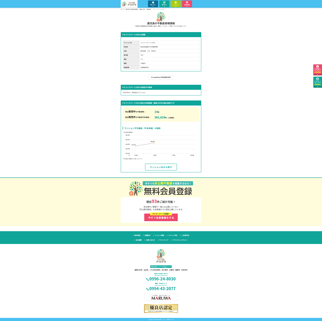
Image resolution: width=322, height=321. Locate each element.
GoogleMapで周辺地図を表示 (162, 77)
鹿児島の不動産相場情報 (132, 9)
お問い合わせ (150, 240)
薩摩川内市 (142, 9)
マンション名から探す (161, 167)
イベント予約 (172, 235)
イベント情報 (159, 235)
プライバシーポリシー (180, 240)
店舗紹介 (148, 235)
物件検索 (137, 235)
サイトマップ (163, 240)
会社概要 (139, 240)
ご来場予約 (185, 235)
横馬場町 (149, 9)
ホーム (122, 9)
